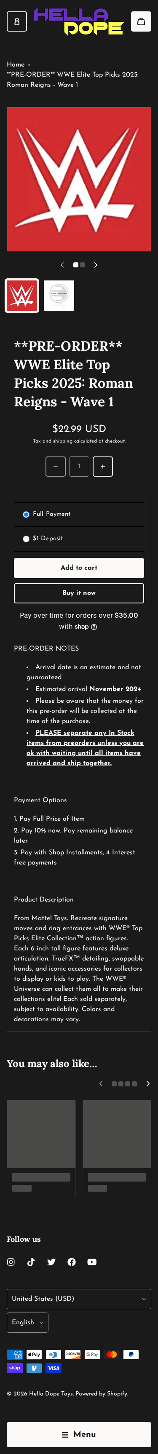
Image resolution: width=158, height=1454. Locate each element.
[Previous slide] (62, 265)
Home (15, 64)
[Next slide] (96, 265)
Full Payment (51, 514)
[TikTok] (31, 1262)
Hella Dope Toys (51, 1394)
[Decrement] (56, 466)
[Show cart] (141, 21)
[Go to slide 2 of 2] (59, 295)
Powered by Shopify (101, 1394)
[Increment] (103, 466)
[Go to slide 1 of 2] (22, 295)
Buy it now (79, 593)
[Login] (17, 21)
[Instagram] (11, 1262)
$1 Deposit (48, 539)
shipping (62, 441)
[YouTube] (92, 1262)
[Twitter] (51, 1262)
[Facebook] (72, 1262)
